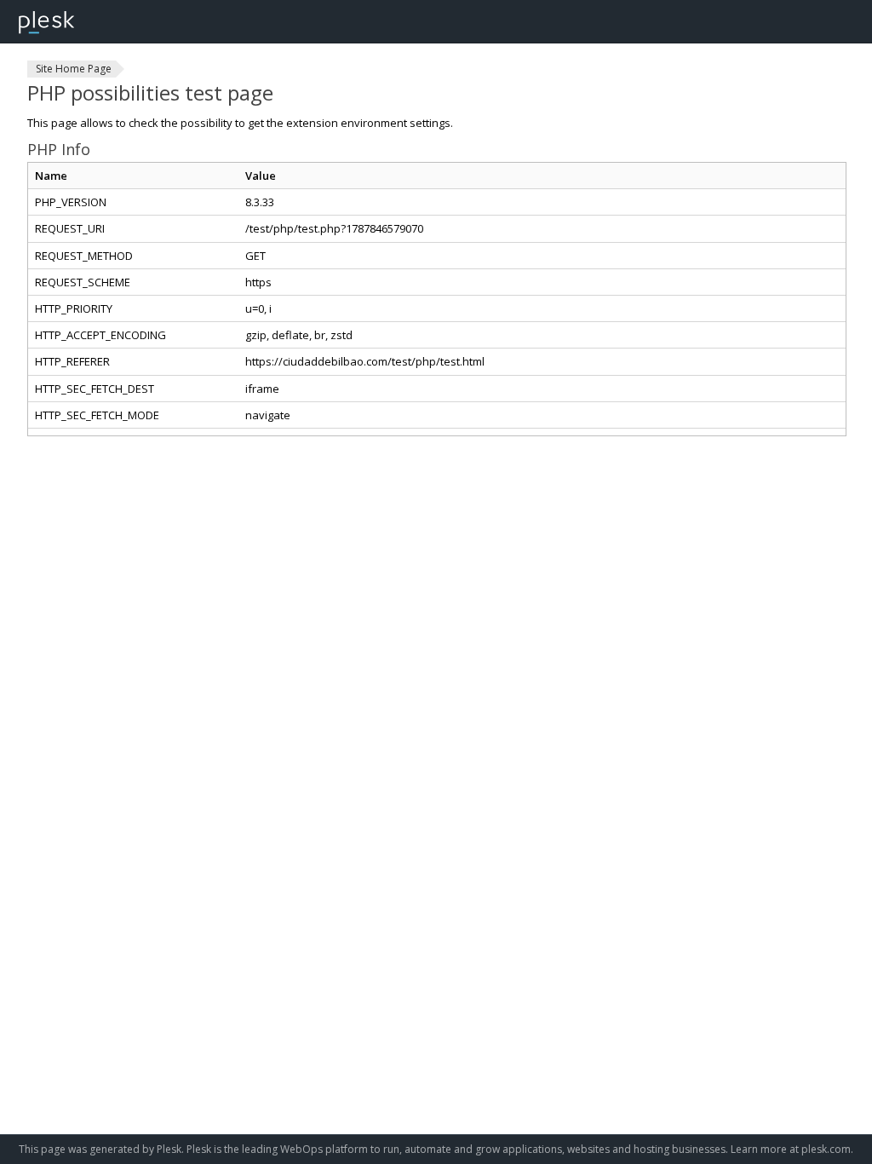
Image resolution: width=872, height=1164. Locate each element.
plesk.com (826, 1149)
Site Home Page (74, 68)
